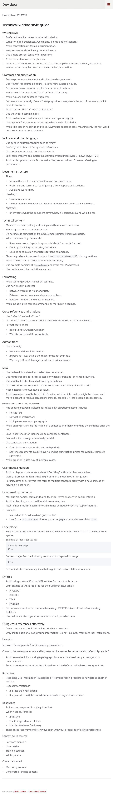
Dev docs (10, 4)
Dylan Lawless (20, 791)
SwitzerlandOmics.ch (37, 791)
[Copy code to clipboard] (107, 545)
